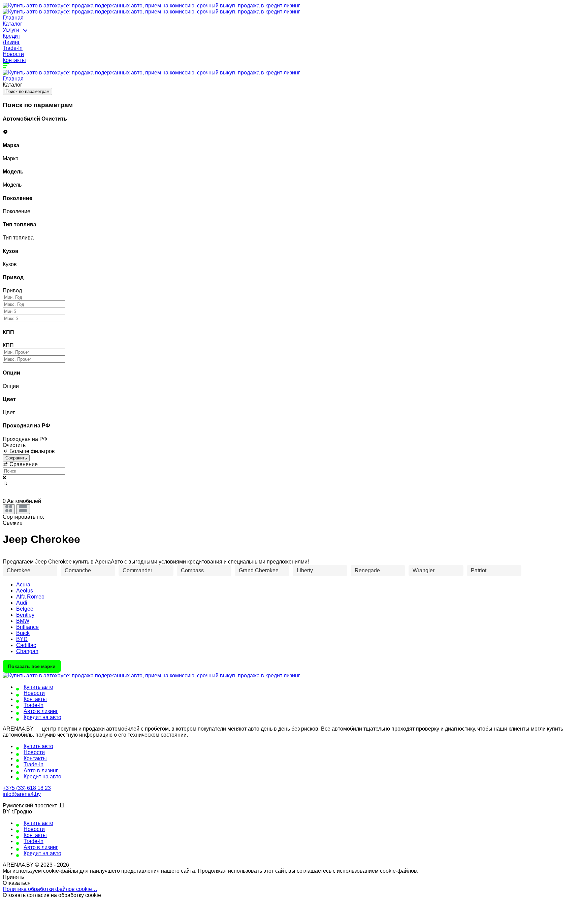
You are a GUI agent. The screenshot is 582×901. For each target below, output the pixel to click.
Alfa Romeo (30, 597)
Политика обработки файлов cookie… (50, 889)
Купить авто (38, 687)
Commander (137, 570)
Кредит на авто (42, 717)
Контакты (14, 60)
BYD (22, 639)
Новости (13, 54)
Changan (27, 651)
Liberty (305, 570)
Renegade (367, 570)
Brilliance (27, 627)
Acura (23, 584)
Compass (192, 570)
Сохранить (16, 457)
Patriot (478, 570)
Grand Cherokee (259, 570)
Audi (21, 603)
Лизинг (11, 42)
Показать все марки (32, 666)
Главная (13, 18)
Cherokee (18, 570)
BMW (22, 621)
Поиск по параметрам (27, 91)
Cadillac (26, 645)
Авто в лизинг (41, 711)
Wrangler (423, 570)
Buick (23, 633)
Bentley (25, 615)
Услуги (12, 30)
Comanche (78, 570)
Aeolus (24, 590)
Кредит (11, 36)
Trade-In (13, 48)
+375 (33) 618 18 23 (27, 788)
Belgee (24, 609)
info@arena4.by (22, 794)
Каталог (12, 24)
